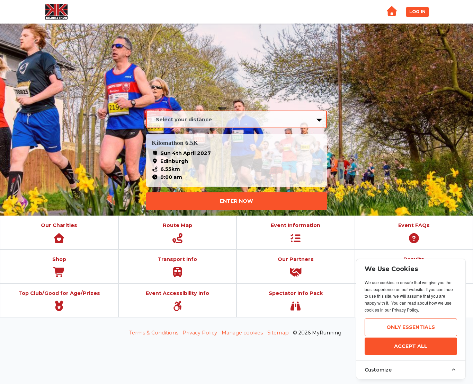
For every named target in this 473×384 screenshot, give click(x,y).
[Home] (391, 12)
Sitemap (278, 333)
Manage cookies (242, 333)
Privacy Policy (199, 333)
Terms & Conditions (153, 333)
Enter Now (236, 201)
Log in (417, 11)
